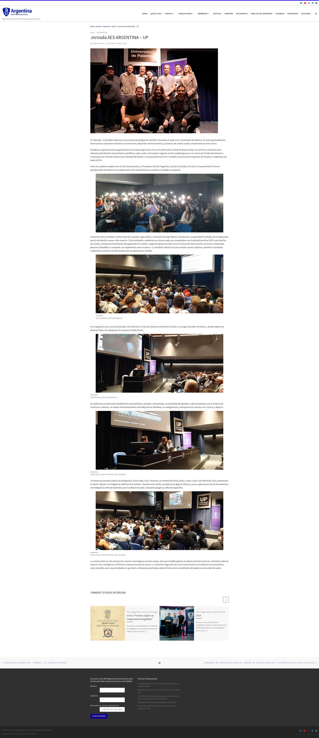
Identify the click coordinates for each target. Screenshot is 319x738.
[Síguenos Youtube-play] (305, 3)
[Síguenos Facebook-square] (301, 3)
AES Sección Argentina (17, 730)
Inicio (92, 26)
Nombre (93, 686)
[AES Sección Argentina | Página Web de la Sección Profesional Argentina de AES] (17, 11)
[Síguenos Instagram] (309, 3)
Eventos (99, 26)
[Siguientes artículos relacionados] (226, 600)
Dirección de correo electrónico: (104, 705)
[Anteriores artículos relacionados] (220, 600)
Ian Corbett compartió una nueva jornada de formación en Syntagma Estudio (158, 685)
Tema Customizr (31, 734)
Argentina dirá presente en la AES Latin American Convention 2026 (159, 691)
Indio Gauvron (99, 43)
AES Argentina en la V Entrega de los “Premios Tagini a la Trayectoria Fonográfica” (142, 615)
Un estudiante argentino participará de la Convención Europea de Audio (157, 707)
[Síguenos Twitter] (313, 3)
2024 (113, 26)
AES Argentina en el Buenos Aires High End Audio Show (157, 702)
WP (12, 734)
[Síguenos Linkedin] (316, 3)
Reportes (106, 26)
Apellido (94, 696)
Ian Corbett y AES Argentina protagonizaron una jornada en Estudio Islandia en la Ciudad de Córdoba (158, 697)
